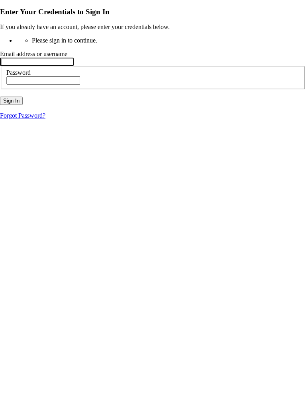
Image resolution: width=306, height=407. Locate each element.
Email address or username (33, 53)
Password (18, 72)
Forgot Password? (22, 115)
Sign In (11, 101)
